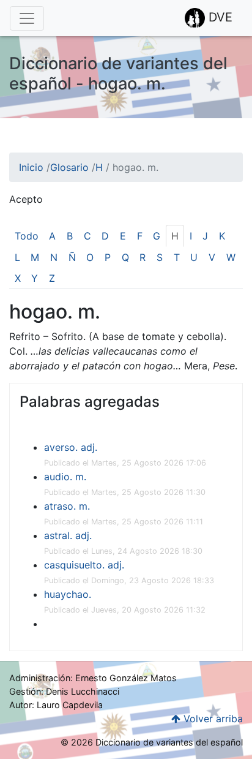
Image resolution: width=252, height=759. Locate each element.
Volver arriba (211, 718)
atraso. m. (67, 506)
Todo (27, 236)
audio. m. (65, 476)
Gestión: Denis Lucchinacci (64, 691)
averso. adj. (70, 447)
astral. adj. (68, 535)
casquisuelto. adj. (84, 565)
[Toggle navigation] (27, 18)
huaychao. (67, 594)
